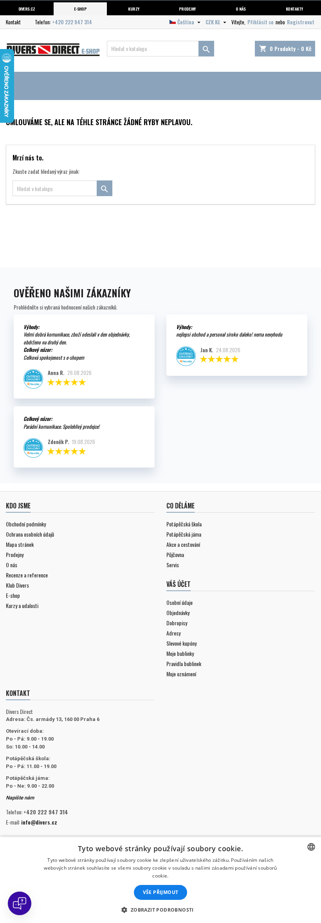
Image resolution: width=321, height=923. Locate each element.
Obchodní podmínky (26, 524)
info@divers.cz (39, 822)
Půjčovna (175, 554)
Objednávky (177, 612)
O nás (240, 8)
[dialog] (160, 880)
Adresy (173, 633)
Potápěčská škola (184, 524)
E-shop (80, 8)
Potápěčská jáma (183, 534)
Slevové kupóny (181, 643)
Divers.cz (26, 8)
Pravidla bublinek (183, 663)
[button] (160, 910)
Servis (172, 565)
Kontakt (13, 22)
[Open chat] (19, 903)
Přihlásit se (260, 22)
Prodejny (187, 8)
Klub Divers (17, 585)
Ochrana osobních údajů (30, 534)
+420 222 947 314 (72, 22)
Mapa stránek (20, 544)
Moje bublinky (180, 653)
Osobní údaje (179, 602)
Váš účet (178, 584)
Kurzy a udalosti (22, 605)
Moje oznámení (181, 674)
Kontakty (294, 8)
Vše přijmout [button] (161, 892)
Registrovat (300, 22)
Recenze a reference (27, 575)
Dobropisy (176, 623)
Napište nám (20, 798)
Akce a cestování (183, 544)
